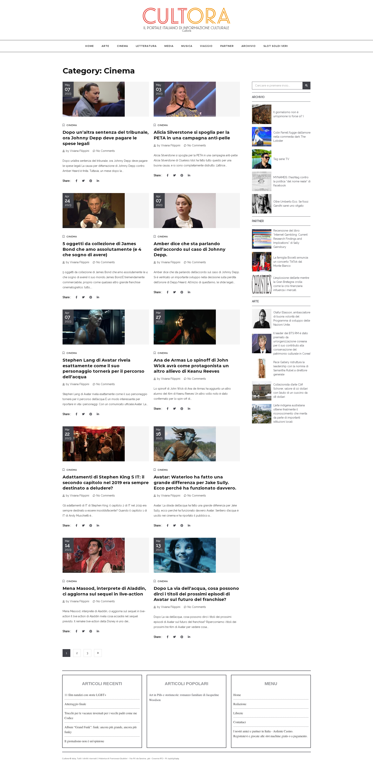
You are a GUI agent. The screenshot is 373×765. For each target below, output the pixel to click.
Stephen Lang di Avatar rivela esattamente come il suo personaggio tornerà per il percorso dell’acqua (103, 368)
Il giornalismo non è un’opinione (84, 741)
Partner (227, 46)
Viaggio (206, 46)
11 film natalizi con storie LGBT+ (85, 695)
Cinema (122, 46)
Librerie (238, 713)
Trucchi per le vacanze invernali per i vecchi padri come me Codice (100, 715)
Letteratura (146, 46)
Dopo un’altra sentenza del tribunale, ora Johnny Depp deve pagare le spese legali (106, 138)
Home (89, 46)
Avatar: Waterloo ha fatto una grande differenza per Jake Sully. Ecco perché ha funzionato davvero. (195, 482)
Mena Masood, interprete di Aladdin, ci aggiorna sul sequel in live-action (104, 591)
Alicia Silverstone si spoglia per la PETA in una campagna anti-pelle (192, 135)
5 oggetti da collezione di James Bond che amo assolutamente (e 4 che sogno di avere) (102, 249)
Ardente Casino (282, 731)
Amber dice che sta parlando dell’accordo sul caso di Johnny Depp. (189, 249)
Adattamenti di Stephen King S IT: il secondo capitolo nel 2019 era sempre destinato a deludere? (106, 482)
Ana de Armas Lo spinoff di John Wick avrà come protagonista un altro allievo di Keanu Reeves (191, 366)
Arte (105, 46)
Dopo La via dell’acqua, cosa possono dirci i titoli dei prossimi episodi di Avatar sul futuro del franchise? (196, 594)
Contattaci (239, 722)
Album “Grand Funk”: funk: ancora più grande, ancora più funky (100, 729)
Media (168, 46)
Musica (186, 46)
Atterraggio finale (75, 704)
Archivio (248, 46)
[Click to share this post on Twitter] (83, 180)
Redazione (239, 704)
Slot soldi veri (275, 46)
